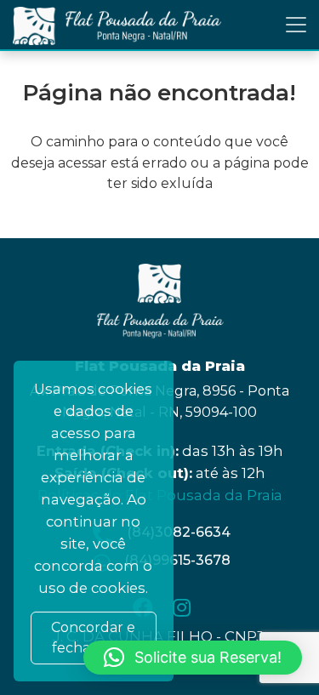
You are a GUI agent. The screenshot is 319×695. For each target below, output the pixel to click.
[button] (192, 658)
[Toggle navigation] (296, 25)
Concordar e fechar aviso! (93, 637)
